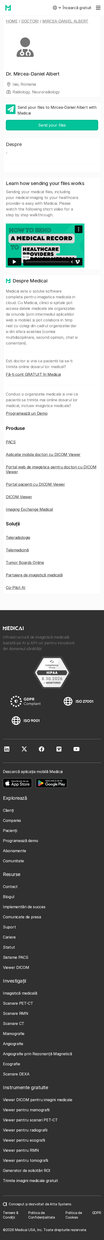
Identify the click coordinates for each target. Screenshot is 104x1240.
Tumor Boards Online (25, 562)
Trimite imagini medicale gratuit (30, 1180)
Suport (9, 927)
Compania (12, 820)
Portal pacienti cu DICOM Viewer (35, 484)
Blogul (8, 896)
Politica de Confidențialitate (41, 1215)
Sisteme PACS (15, 957)
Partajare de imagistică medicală (34, 575)
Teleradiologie (18, 537)
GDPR (96, 1213)
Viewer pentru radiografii (25, 1130)
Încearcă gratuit (77, 7)
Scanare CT (13, 1023)
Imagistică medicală (20, 993)
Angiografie (13, 1043)
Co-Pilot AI (15, 587)
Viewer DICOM (16, 967)
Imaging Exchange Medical (29, 509)
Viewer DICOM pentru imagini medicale (37, 1099)
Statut (9, 947)
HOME (12, 21)
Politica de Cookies (74, 1215)
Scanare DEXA (16, 1074)
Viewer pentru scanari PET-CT (30, 1120)
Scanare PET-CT (18, 1003)
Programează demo (20, 840)
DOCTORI (30, 21)
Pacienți (10, 830)
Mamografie (13, 1033)
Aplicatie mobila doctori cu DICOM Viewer (43, 454)
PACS (11, 442)
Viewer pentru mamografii (26, 1109)
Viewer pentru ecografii (24, 1140)
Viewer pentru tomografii (25, 1160)
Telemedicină (17, 550)
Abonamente (14, 850)
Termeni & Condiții (10, 1215)
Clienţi (8, 810)
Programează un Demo (26, 413)
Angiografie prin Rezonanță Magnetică (37, 1053)
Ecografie (11, 1063)
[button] (57, 7)
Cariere (9, 937)
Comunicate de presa (22, 916)
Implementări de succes (24, 906)
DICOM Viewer (19, 496)
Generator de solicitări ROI (26, 1170)
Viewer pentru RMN (21, 1150)
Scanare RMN (15, 1013)
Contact (10, 886)
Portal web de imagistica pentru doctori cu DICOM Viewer (51, 469)
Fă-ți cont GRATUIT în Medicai (33, 374)
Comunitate (13, 860)
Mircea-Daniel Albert (65, 21)
